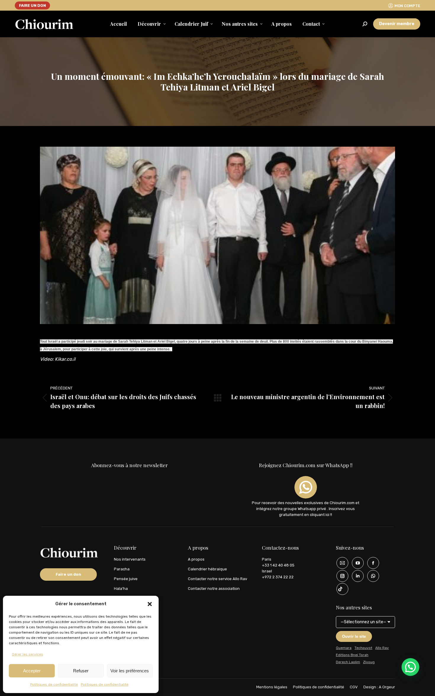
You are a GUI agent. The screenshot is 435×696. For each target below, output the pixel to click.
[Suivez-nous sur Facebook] (371, 563)
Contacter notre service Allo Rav (217, 579)
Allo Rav (382, 648)
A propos (196, 559)
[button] (150, 604)
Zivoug (369, 662)
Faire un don (68, 574)
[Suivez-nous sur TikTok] (340, 589)
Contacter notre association (214, 588)
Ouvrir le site (354, 636)
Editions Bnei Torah (352, 655)
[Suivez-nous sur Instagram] (340, 576)
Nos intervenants (130, 559)
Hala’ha (121, 588)
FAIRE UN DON (32, 5)
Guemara (344, 648)
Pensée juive (126, 579)
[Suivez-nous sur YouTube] (356, 563)
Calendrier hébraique (207, 569)
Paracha (122, 569)
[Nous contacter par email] (340, 563)
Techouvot (363, 648)
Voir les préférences (129, 670)
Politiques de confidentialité (54, 684)
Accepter (32, 670)
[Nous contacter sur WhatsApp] (371, 576)
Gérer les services (27, 654)
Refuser (80, 670)
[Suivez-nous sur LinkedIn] (356, 576)
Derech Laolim (348, 662)
